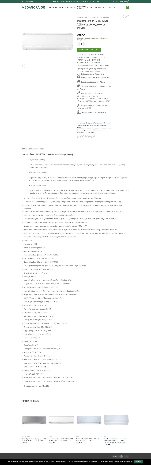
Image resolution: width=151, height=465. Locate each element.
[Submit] (127, 7)
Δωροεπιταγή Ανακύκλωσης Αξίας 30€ (95, 78)
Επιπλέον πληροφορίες (36, 149)
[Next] (128, 427)
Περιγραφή (25, 149)
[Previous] (21, 427)
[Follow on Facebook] (22, 1)
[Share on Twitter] (82, 136)
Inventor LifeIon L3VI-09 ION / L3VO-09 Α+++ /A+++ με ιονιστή (61, 440)
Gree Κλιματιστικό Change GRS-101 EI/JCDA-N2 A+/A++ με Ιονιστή (34, 440)
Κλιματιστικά (104, 17)
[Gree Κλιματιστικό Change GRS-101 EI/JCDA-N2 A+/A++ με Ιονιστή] (34, 420)
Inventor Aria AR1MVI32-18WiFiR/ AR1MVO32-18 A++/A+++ (87, 440)
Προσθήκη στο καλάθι (89, 50)
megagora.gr (33, 7)
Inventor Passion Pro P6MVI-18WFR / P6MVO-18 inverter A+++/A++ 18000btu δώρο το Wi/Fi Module (116, 441)
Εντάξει (138, 462)
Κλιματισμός (93, 17)
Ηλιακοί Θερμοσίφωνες (67, 7)
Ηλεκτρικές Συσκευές (97, 7)
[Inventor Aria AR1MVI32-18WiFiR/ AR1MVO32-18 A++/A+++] (89, 420)
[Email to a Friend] (86, 136)
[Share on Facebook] (79, 136)
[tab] (25, 149)
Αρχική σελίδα (82, 17)
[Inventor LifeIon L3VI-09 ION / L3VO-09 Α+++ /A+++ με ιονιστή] (61, 420)
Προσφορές (53, 7)
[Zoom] (24, 66)
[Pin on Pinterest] (90, 136)
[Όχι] (148, 462)
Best (108, 123)
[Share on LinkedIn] (93, 136)
